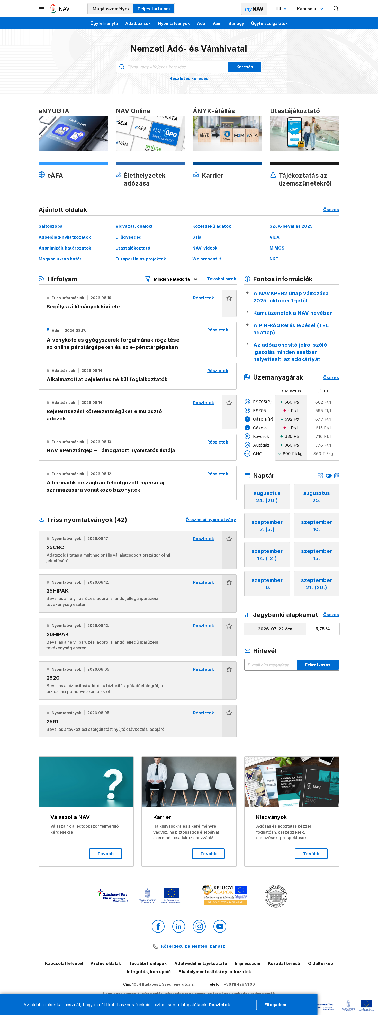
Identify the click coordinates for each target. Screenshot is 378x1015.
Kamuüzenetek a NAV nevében (293, 313)
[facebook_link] (158, 926)
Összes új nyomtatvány (211, 519)
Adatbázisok (138, 23)
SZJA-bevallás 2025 (291, 226)
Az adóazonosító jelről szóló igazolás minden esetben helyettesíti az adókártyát (290, 352)
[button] (229, 303)
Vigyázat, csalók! (133, 226)
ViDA (274, 237)
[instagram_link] (199, 926)
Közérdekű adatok (211, 226)
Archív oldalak (106, 963)
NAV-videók (204, 248)
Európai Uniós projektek (140, 258)
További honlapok (148, 963)
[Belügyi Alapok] (225, 896)
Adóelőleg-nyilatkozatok (65, 237)
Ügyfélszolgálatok (269, 23)
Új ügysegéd (128, 237)
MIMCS (277, 248)
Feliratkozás (317, 664)
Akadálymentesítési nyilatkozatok (214, 971)
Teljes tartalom (153, 8)
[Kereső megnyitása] (336, 9)
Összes (331, 209)
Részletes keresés (188, 78)
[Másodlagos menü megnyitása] (42, 9)
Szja (196, 237)
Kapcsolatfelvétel (64, 963)
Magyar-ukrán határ (60, 258)
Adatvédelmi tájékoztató (200, 963)
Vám (216, 23)
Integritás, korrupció (149, 971)
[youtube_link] (219, 926)
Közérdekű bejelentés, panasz (193, 946)
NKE (273, 258)
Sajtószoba (50, 226)
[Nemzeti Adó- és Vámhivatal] (60, 9)
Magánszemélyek (111, 8)
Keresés (244, 66)
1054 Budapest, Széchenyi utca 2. (163, 984)
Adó (201, 23)
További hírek (221, 278)
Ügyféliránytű (104, 23)
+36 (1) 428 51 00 (239, 984)
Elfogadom (275, 1004)
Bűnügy (236, 23)
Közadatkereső (284, 963)
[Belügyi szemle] (276, 897)
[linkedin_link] (178, 926)
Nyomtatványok (174, 23)
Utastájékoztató (132, 248)
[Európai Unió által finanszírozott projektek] (138, 896)
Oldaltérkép (320, 963)
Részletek (219, 1004)
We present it (206, 258)
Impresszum (247, 963)
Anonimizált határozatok (65, 248)
